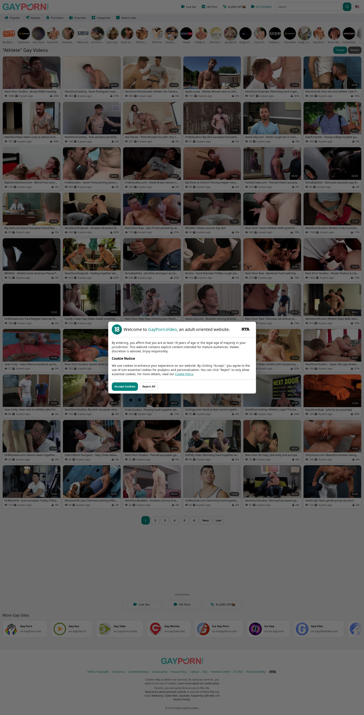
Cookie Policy (184, 374)
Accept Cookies (125, 386)
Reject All (148, 386)
